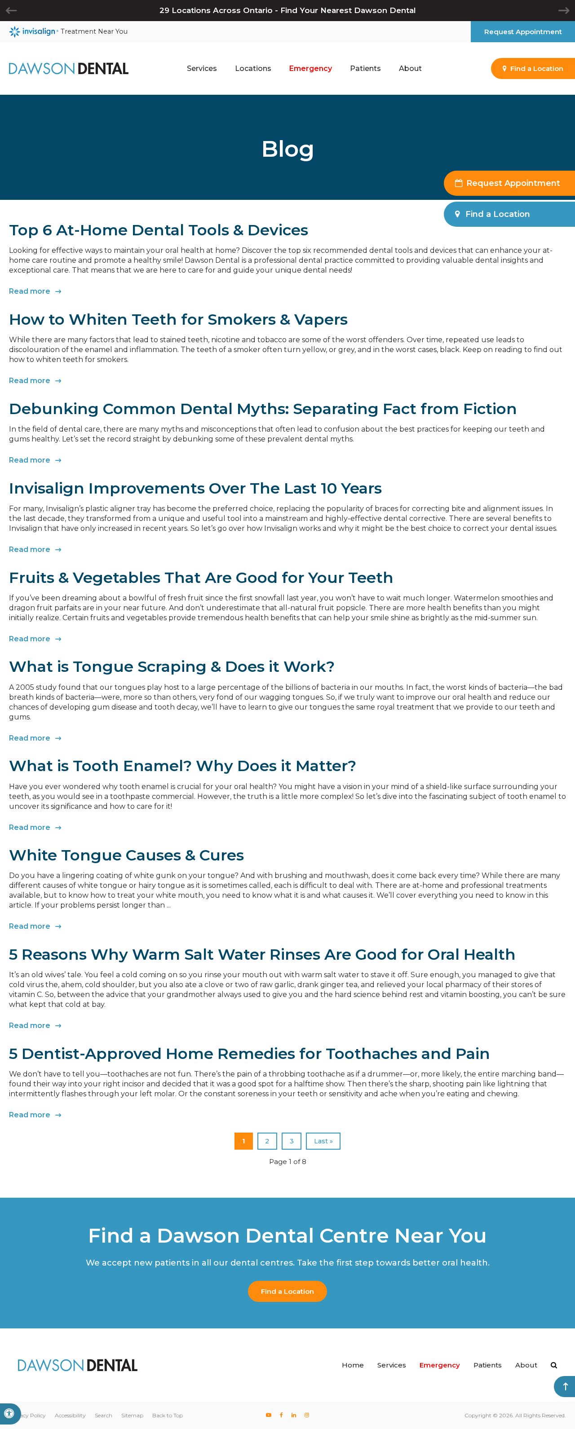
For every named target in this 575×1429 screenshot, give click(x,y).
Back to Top (167, 1415)
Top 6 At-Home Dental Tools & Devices (158, 230)
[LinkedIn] (293, 1415)
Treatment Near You (94, 31)
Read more (29, 291)
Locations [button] (253, 68)
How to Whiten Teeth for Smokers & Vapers (178, 319)
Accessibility (70, 1415)
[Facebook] (281, 1415)
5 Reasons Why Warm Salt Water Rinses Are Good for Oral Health (262, 954)
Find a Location (287, 1291)
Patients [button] (365, 68)
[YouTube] (268, 1415)
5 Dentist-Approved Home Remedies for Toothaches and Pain (249, 1053)
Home (353, 1365)
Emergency (310, 68)
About (526, 1365)
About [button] (410, 68)
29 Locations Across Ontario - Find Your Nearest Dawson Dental (287, 10)
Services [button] (202, 68)
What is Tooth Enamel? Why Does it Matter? (182, 765)
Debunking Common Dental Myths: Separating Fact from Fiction (263, 408)
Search (103, 1415)
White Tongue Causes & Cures (126, 855)
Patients (487, 1365)
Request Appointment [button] (523, 31)
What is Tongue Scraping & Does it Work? (172, 666)
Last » (323, 1141)
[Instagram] (306, 1415)
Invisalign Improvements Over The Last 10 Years (195, 488)
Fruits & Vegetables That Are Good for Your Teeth (201, 577)
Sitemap (132, 1415)
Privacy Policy (27, 1415)
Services (391, 1365)
